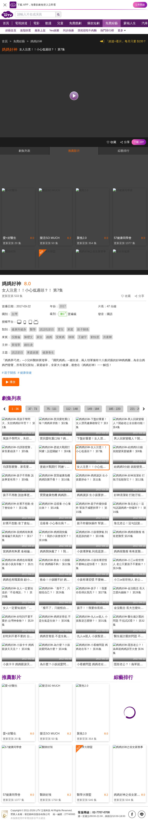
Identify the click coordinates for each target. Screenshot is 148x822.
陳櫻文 (28, 337)
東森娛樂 (33, 352)
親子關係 (83, 329)
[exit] (5, 5)
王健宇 (82, 337)
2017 (63, 306)
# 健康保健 (25, 372)
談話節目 (17, 352)
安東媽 (60, 337)
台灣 (14, 314)
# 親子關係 (9, 372)
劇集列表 (24, 150)
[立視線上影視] (7, 14)
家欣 (39, 337)
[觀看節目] (74, 96)
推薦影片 (74, 150)
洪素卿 (107, 337)
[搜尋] (58, 14)
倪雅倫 (16, 337)
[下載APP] (139, 142)
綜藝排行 (123, 150)
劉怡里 (95, 337)
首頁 (5, 41)
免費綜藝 (19, 41)
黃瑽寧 (16, 344)
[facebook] (132, 814)
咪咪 (71, 337)
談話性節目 (47, 329)
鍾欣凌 (28, 344)
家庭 (70, 329)
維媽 (49, 337)
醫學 (33, 329)
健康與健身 (19, 329)
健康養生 (48, 352)
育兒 (61, 329)
